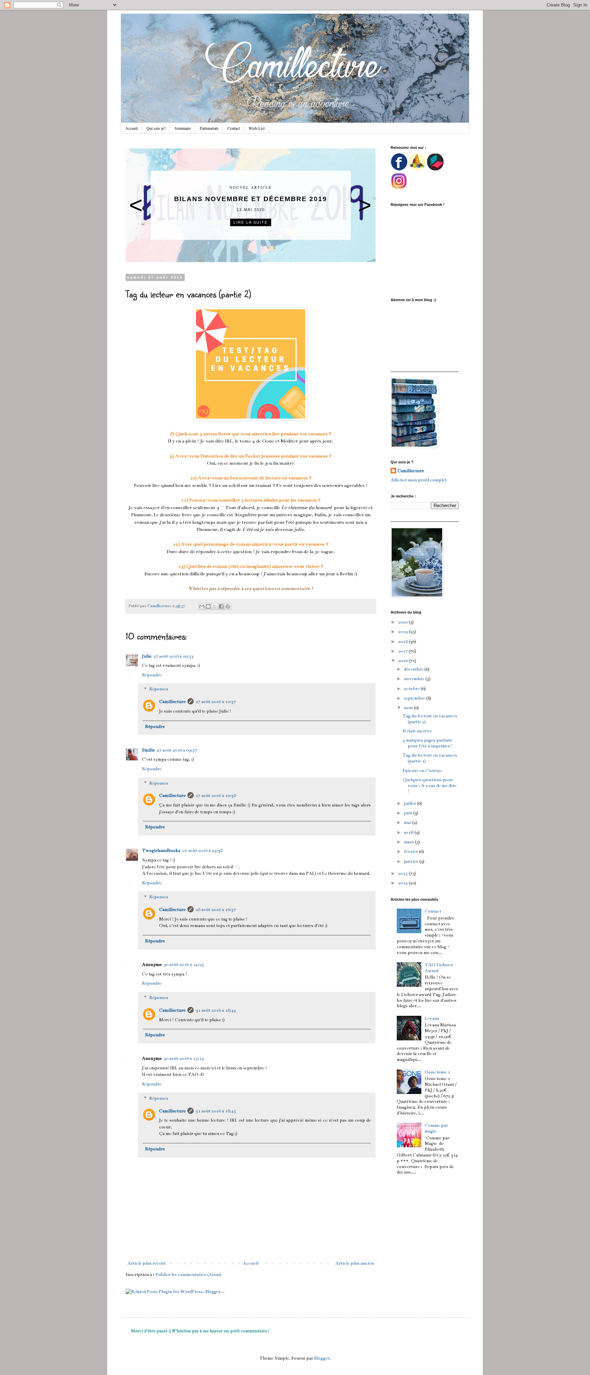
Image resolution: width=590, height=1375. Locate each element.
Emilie (148, 750)
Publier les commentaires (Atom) (188, 1274)
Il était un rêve (417, 731)
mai (408, 822)
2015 (403, 873)
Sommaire (182, 128)
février (411, 851)
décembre (414, 669)
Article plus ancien (354, 1263)
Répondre (151, 675)
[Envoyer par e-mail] (201, 606)
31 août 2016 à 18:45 (216, 1111)
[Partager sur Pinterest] (227, 606)
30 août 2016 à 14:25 (184, 964)
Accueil (131, 128)
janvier (411, 861)
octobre (412, 688)
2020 (403, 622)
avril (409, 832)
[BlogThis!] (208, 606)
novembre (414, 679)
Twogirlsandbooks (161, 850)
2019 (403, 631)
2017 (403, 651)
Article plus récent (146, 1263)
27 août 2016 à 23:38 (202, 850)
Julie (146, 656)
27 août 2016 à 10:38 (216, 795)
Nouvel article (250, 187)
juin (408, 813)
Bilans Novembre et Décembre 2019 (250, 198)
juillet (410, 803)
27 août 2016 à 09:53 (173, 656)
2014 (403, 883)
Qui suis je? (156, 128)
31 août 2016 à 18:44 (216, 1010)
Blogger (321, 1358)
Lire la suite (251, 222)
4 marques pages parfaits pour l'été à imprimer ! (428, 743)
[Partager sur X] (214, 606)
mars (409, 842)
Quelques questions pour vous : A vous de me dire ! (429, 785)
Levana (432, 1018)
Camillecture (172, 701)
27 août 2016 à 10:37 (216, 701)
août (409, 708)
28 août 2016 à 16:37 (216, 909)
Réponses (158, 689)
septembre (415, 698)
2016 (403, 660)
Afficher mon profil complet (419, 480)
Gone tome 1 (437, 1072)
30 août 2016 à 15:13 (184, 1058)
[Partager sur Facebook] (221, 606)
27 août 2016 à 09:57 (177, 750)
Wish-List (257, 128)
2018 (403, 641)
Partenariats (209, 128)
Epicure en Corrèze (422, 770)
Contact (233, 128)
